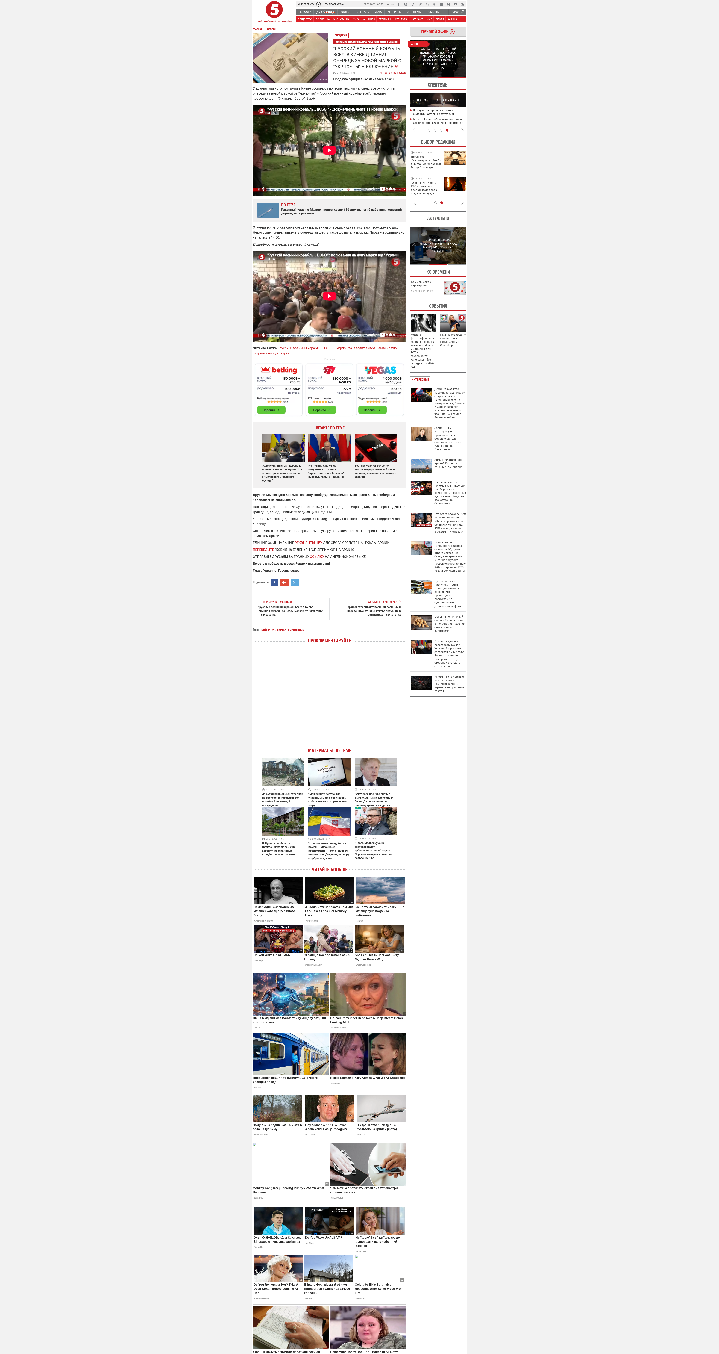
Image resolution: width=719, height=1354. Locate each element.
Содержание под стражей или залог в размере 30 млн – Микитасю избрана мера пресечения (438, 114)
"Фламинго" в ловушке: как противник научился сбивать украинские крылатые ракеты (449, 684)
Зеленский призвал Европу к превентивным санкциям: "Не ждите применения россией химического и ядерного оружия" (282, 473)
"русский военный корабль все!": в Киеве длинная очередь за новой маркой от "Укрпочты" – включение (290, 611)
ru (392, 4)
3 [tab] (441, 130)
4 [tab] (447, 130)
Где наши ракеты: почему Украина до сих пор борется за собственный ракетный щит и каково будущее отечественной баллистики (450, 492)
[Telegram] (420, 4)
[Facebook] (398, 4)
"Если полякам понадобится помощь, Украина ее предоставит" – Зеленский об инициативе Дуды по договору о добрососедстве (328, 851)
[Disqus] (329, 699)
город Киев (296, 629)
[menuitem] (305, 12)
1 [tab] (424, 77)
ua (387, 4)
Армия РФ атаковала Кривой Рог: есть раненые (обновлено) (448, 463)
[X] (434, 4)
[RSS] (462, 4)
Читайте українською (393, 72)
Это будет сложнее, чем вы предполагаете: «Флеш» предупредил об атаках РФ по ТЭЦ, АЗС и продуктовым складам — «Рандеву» (450, 522)
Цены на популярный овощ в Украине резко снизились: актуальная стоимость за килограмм (449, 624)
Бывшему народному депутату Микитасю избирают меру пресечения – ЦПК (438, 123)
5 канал (322, 79)
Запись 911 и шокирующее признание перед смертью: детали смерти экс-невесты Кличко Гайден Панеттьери (447, 438)
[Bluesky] (448, 4)
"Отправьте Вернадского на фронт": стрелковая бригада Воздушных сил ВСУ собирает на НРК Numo (425, 191)
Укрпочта (279, 629)
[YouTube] (455, 4)
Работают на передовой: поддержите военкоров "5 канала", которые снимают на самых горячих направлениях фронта (425, 167)
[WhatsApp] (427, 4)
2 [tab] (452, 77)
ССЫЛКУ (317, 557)
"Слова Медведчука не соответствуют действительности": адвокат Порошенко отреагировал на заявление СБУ (374, 850)
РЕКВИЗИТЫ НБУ (308, 543)
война (265, 629)
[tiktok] (412, 4)
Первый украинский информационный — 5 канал (274, 12)
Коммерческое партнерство (421, 283)
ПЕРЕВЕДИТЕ (263, 550)
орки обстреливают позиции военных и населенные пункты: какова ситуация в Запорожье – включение (374, 611)
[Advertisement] (329, 388)
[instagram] (405, 4)
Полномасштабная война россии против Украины (366, 41)
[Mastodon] (441, 4)
